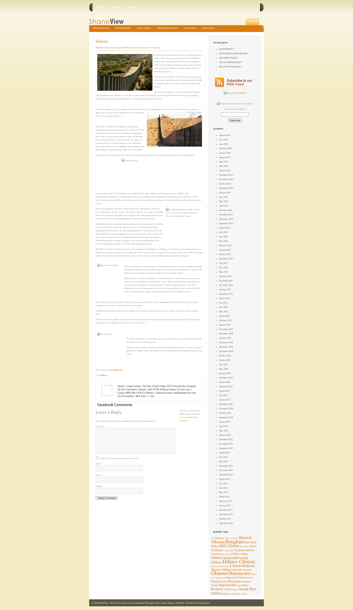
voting (244, 594)
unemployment (234, 594)
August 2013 (224, 479)
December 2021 (226, 281)
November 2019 (226, 351)
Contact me (132, 7)
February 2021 (225, 320)
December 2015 (226, 439)
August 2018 (224, 382)
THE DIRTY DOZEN (228, 58)
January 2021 (225, 325)
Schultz (228, 589)
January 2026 (225, 153)
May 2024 (223, 201)
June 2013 (223, 488)
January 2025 (225, 170)
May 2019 (223, 369)
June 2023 (223, 236)
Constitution (217, 554)
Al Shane (103, 375)
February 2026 (225, 148)
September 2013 (226, 475)
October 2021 (225, 289)
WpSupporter (204, 603)
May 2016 (223, 430)
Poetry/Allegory (144, 28)
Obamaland (231, 577)
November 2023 (226, 219)
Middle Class (229, 569)
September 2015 (226, 448)
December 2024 (226, 175)
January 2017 (225, 400)
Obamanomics (245, 577)
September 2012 (226, 523)
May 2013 (223, 492)
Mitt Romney (245, 569)
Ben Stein (250, 542)
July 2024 (223, 197)
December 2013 (226, 466)
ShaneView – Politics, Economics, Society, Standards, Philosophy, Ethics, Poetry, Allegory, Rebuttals (141, 603)
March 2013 (224, 497)
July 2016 (223, 426)
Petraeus (234, 581)
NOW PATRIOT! (226, 49)
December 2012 (226, 510)
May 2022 (223, 272)
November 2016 (226, 408)
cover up (228, 554)
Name (99, 464)
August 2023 (224, 228)
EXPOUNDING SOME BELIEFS (233, 53)
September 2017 (226, 386)
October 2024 (225, 184)
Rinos (245, 585)
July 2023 (223, 232)
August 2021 (224, 298)
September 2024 (226, 188)
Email (99, 475)
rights (239, 585)
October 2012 (225, 519)
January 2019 (225, 373)
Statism (235, 590)
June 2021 (223, 307)
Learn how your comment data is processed (189, 417)
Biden (215, 546)
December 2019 (226, 347)
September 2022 (226, 259)
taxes (215, 593)
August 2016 (224, 422)
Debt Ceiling (240, 553)
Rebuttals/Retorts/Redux (167, 28)
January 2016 (225, 435)
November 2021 (226, 285)
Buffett (253, 546)
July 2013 (223, 483)
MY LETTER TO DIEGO (230, 67)
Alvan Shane (109, 47)
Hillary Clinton (238, 561)
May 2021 (223, 311)
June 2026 (223, 144)
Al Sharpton (217, 538)
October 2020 (225, 338)
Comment (101, 426)
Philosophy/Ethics (123, 28)
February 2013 (225, 501)
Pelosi (224, 581)
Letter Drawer (190, 28)
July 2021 (223, 303)
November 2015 (226, 444)
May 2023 (223, 241)
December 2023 (226, 214)
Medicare (248, 566)
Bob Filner (244, 547)
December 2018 (226, 378)
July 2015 (223, 457)
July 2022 (223, 263)
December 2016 (226, 404)
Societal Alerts (208, 28)
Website (99, 486)
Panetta (216, 581)
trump (224, 593)
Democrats (219, 558)
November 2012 (226, 514)
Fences (102, 41)
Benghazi (234, 541)
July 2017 (223, 395)
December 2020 (226, 329)
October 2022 (225, 254)
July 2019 (223, 364)
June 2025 (223, 162)
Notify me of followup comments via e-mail (118, 458)
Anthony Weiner (231, 538)
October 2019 (225, 356)
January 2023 (225, 250)
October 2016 (225, 413)
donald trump (238, 558)
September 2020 (226, 342)
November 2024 (226, 179)
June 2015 (223, 461)
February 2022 (225, 276)
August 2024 (224, 192)
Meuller (216, 569)
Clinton (216, 550)
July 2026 (223, 139)
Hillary (216, 562)
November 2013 (226, 470)
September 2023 (226, 223)
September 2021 (226, 294)
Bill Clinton (229, 546)
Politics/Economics (101, 28)
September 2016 (226, 417)
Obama (219, 573)
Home (99, 7)
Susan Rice (247, 589)
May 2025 (223, 166)
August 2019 (224, 360)
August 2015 (224, 452)
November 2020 (226, 333)
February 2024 (225, 210)
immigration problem (220, 566)
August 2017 (224, 391)
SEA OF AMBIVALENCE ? (231, 62)
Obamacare (238, 573)
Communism (228, 551)
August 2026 (224, 135)
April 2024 (224, 206)
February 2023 (225, 245)
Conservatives (244, 550)
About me (114, 7)
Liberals (235, 566)
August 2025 (224, 157)
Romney (217, 589)
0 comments (155, 47)
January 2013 (225, 505)
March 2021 (224, 316)
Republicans (227, 585)
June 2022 (223, 267)
